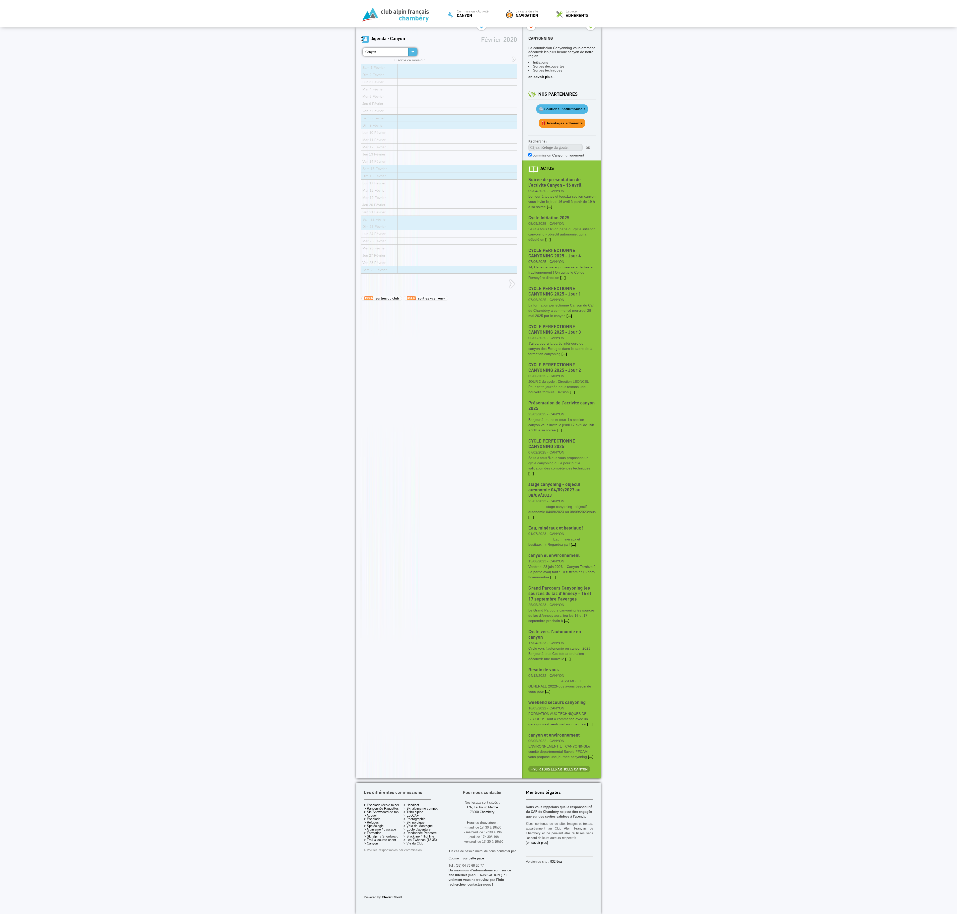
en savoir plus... (542, 77)
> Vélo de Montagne (418, 826)
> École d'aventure (416, 829)
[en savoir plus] (537, 842)
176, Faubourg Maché (482, 807)
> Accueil (370, 815)
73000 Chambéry (482, 812)
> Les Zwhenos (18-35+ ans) (424, 840)
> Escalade (372, 819)
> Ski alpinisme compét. (421, 808)
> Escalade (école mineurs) (383, 805)
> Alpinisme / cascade (380, 829)
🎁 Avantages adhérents (562, 123)
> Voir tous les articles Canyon (559, 769)
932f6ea (556, 861)
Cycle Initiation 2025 (548, 218)
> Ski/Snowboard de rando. (383, 812)
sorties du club (386, 298)
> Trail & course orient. (380, 840)
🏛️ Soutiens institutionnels (562, 109)
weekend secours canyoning (557, 702)
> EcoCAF (411, 815)
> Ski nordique (413, 822)
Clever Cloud (392, 897)
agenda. (580, 816)
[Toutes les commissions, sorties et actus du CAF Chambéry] (397, 16)
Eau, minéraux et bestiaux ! (555, 528)
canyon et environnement (554, 555)
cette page (476, 858)
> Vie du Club (413, 843)
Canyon (370, 52)
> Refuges (371, 822)
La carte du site (527, 13)
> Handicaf (411, 805)
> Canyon (371, 843)
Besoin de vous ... (545, 670)
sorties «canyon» (430, 298)
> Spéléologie (374, 826)
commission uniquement (558, 155)
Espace (577, 13)
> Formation (372, 833)
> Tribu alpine (413, 812)
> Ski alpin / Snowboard (381, 836)
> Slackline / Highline (418, 836)
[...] (549, 207)
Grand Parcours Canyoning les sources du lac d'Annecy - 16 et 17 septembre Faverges (559, 594)
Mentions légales (543, 793)
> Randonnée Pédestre (420, 833)
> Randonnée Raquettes (381, 808)
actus (547, 168)
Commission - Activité (472, 13)
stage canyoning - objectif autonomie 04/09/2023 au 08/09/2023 (554, 490)
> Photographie (414, 819)
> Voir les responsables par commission (393, 850)
